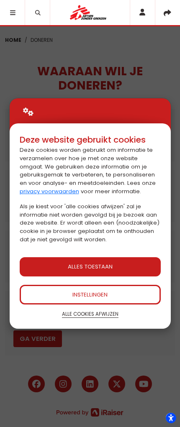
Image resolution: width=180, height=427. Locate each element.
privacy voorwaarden (49, 191)
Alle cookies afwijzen (90, 314)
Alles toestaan (90, 267)
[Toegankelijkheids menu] (171, 418)
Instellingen (90, 295)
